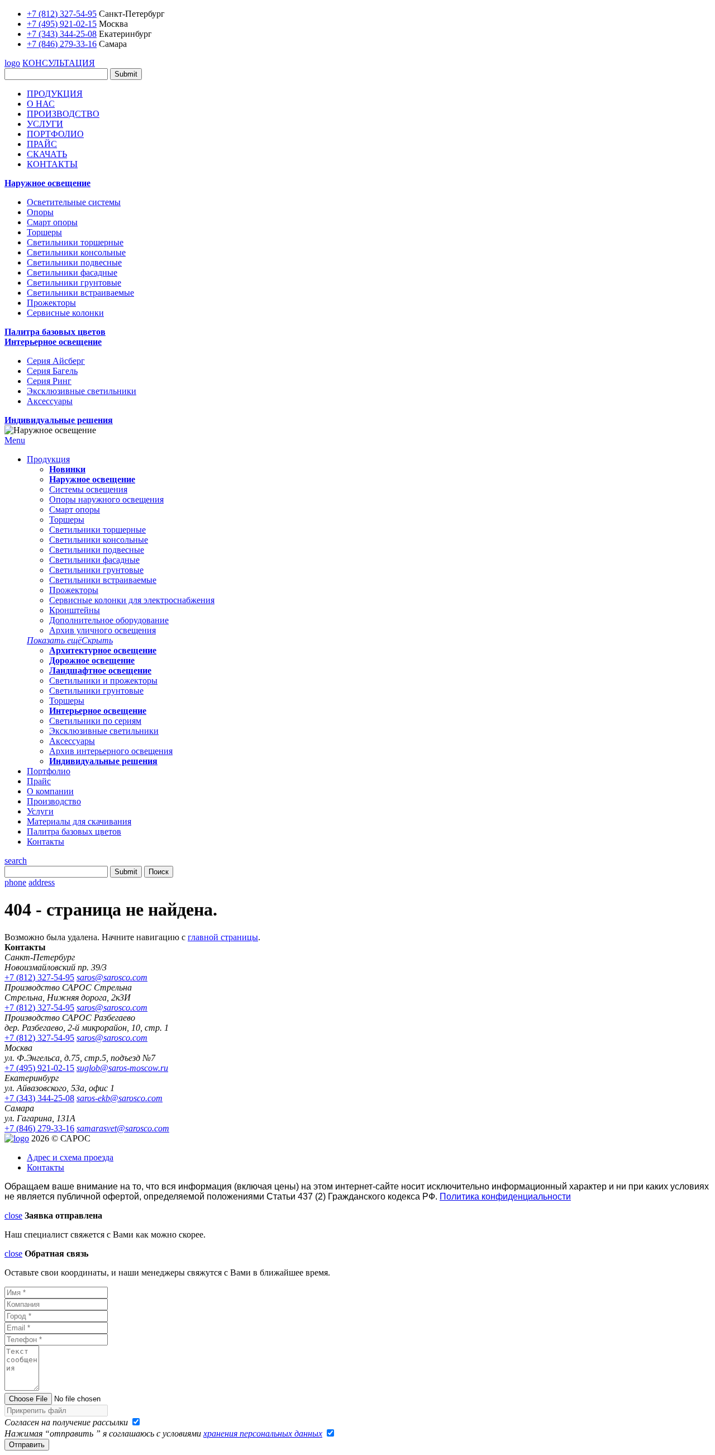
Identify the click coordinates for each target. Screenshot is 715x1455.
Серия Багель (52, 371)
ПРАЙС (42, 144)
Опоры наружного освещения (106, 499)
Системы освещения (88, 489)
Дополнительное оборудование (109, 620)
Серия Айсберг (56, 361)
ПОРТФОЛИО (55, 134)
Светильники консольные (76, 252)
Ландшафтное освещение (100, 670)
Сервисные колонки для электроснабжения (131, 600)
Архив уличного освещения (102, 630)
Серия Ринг (49, 381)
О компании (50, 791)
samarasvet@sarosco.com (123, 1128)
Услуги (40, 811)
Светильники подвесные (74, 262)
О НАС (41, 103)
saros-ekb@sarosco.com (120, 1098)
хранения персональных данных (262, 1433)
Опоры (40, 212)
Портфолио (48, 771)
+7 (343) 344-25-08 (62, 34)
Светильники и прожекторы (103, 680)
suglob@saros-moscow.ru (122, 1068)
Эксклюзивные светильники (81, 391)
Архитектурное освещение (102, 650)
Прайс (39, 781)
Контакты (45, 841)
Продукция (48, 459)
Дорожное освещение (92, 660)
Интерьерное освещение (53, 342)
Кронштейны (74, 610)
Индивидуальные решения (58, 420)
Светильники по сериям (95, 721)
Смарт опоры (52, 222)
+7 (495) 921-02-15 (62, 24)
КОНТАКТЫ (52, 164)
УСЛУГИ (45, 124)
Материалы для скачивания (79, 821)
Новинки (67, 469)
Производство (54, 801)
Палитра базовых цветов (55, 332)
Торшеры (44, 232)
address (41, 882)
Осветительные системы (74, 202)
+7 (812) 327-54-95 (62, 13)
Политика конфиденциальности (505, 1196)
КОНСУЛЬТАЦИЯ (58, 63)
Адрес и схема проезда (70, 1157)
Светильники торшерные (75, 242)
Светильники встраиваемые (80, 292)
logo (12, 63)
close (13, 1215)
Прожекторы (51, 302)
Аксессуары (50, 401)
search (15, 860)
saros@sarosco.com (112, 977)
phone (15, 882)
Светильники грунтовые (74, 282)
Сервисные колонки (65, 312)
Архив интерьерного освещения (111, 751)
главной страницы (223, 937)
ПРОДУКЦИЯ (55, 93)
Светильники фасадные (72, 272)
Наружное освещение (47, 183)
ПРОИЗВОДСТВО (63, 114)
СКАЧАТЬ (47, 154)
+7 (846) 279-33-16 (62, 44)
